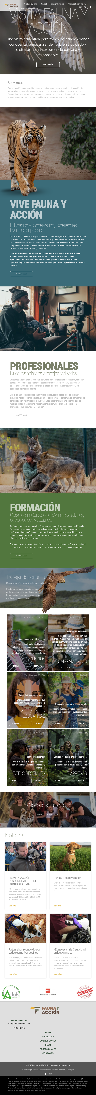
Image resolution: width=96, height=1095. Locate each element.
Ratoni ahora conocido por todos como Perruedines (24, 951)
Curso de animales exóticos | (65, 1081)
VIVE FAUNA (48, 1036)
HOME (48, 1032)
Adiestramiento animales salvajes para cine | (41, 1088)
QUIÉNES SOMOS (48, 1040)
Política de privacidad (30, 1070)
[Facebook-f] (45, 1074)
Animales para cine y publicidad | (70, 1083)
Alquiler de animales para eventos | (31, 1083)
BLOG (48, 1045)
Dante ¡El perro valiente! (67, 878)
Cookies (41, 1070)
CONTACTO (48, 1053)
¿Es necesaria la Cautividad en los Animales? (70, 951)
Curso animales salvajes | (41, 1079)
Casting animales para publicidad (34, 1090)
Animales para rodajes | (51, 1083)
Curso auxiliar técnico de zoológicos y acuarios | (66, 1079)
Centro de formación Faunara (52, 4)
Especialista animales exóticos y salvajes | (41, 1081)
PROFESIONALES (48, 1049)
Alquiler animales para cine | (66, 1088)
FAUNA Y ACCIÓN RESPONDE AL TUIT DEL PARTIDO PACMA (23, 881)
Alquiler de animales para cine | (31, 1086)
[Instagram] (50, 1074)
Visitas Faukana (30, 4)
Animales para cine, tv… (77, 4)
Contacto (82, 7)
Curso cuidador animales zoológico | (20, 1079)
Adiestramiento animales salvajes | (53, 1086)
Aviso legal (70, 1070)
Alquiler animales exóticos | (17, 1088)
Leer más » (13, 906)
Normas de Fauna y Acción (55, 1070)
